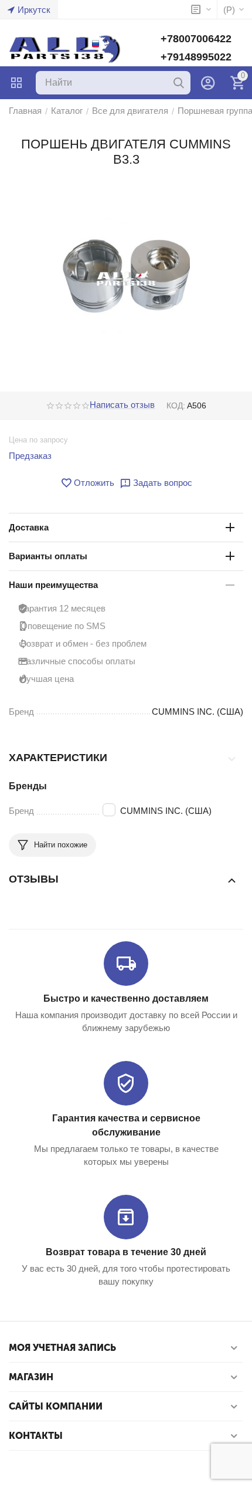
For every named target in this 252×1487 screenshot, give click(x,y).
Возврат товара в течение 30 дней (126, 1252)
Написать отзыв (122, 405)
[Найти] (178, 82)
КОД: (175, 405)
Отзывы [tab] (34, 879)
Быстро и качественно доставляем (126, 998)
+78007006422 (196, 39)
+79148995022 (196, 57)
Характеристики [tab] (58, 757)
